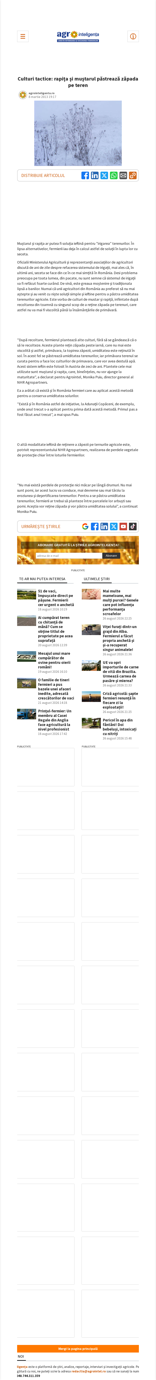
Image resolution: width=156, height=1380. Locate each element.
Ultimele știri (97, 578)
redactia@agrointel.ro (89, 1371)
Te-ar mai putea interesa (42, 578)
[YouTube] (123, 526)
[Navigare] (23, 36)
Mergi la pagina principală (78, 1349)
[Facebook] (85, 175)
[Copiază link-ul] (133, 175)
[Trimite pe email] (123, 175)
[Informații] (133, 36)
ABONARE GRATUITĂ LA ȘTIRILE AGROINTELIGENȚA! (78, 545)
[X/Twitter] (114, 526)
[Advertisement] (78, 14)
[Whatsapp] (114, 175)
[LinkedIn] (95, 175)
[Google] (85, 526)
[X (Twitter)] (104, 175)
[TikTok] (133, 526)
